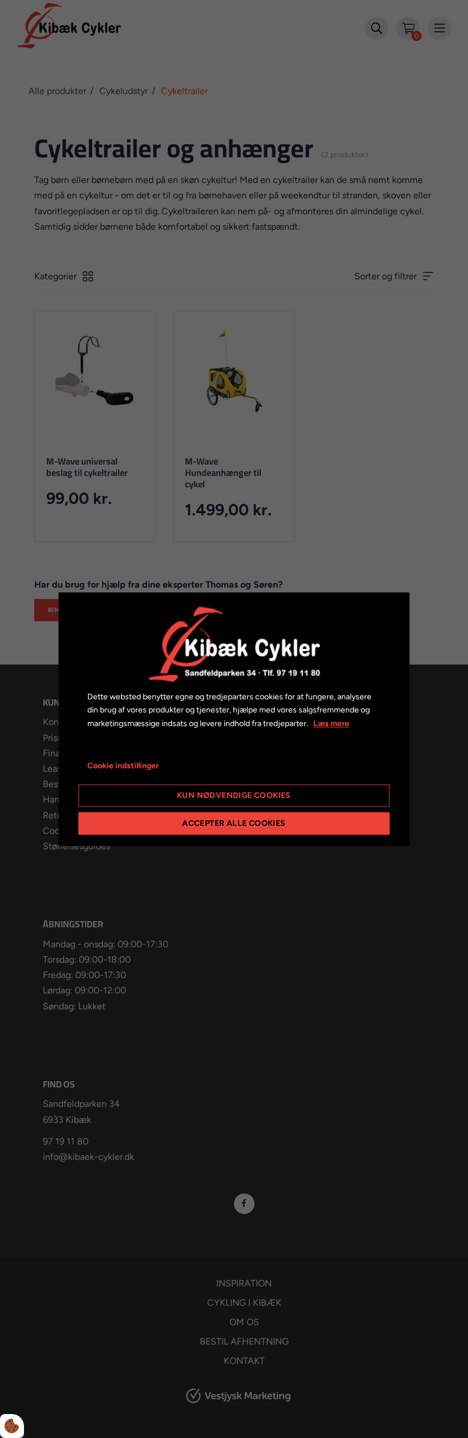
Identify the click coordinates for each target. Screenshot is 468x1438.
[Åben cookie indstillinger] (12, 1426)
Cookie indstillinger (123, 766)
